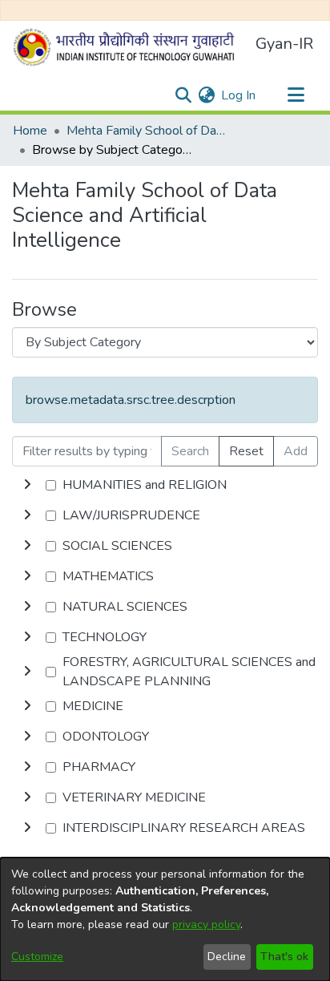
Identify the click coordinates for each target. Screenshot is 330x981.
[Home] (127, 47)
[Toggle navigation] (295, 95)
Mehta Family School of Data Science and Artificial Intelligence (146, 130)
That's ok (284, 956)
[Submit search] (183, 95)
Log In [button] (239, 95)
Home (30, 130)
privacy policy (206, 924)
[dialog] (165, 919)
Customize (37, 956)
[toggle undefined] (27, 485)
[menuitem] (206, 95)
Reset (246, 451)
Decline (226, 956)
